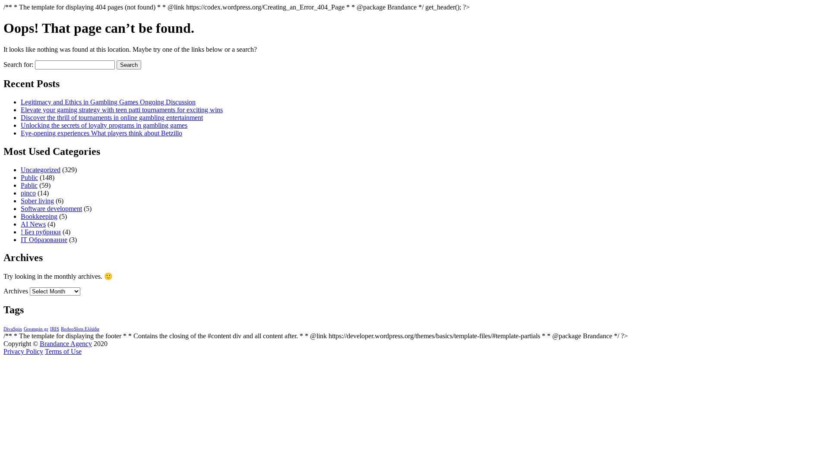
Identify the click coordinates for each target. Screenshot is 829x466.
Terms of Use (63, 351)
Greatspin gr (36, 329)
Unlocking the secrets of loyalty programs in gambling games (104, 125)
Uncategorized (40, 169)
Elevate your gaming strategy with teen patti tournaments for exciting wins (122, 109)
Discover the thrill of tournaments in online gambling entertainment (112, 117)
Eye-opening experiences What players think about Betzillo (101, 133)
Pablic (29, 185)
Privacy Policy (23, 351)
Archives (15, 291)
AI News (33, 224)
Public (29, 177)
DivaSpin (12, 329)
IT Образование (44, 239)
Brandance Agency (66, 343)
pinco (28, 193)
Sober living (37, 201)
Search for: (18, 64)
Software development (51, 208)
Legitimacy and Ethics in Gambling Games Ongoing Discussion (108, 102)
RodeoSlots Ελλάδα (80, 329)
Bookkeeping (39, 216)
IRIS (54, 329)
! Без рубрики (41, 232)
